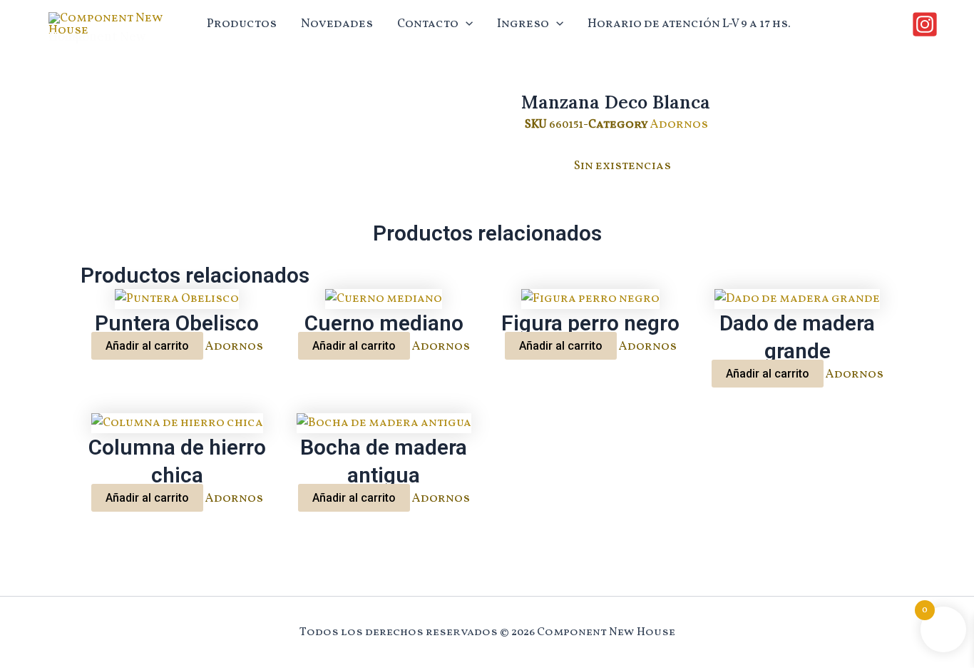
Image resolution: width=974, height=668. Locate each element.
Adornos (679, 124)
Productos (242, 24)
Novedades (337, 24)
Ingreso (523, 24)
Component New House (97, 36)
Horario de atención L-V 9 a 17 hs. (689, 24)
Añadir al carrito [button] (147, 346)
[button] (465, 24)
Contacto (427, 24)
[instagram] (927, 24)
